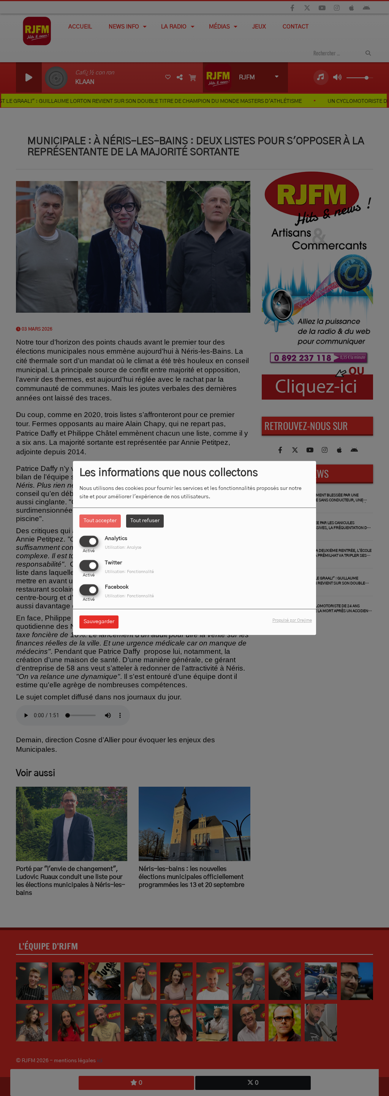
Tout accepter (100, 520)
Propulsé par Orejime (292, 621)
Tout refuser (145, 520)
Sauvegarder (99, 622)
